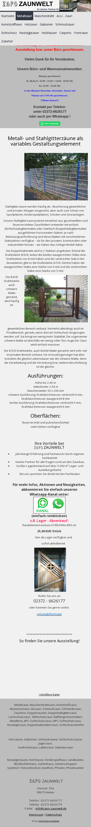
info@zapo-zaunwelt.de (51, 808)
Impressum (36, 814)
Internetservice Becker (49, 821)
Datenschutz (54, 814)
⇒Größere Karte (49, 694)
